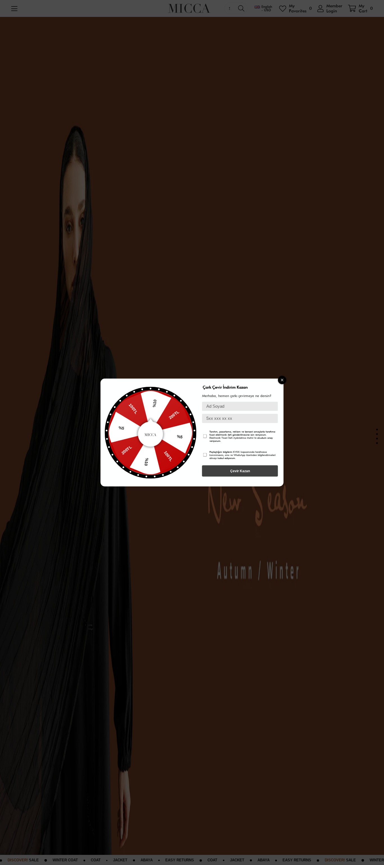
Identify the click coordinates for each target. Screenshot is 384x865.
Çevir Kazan (240, 471)
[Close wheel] (282, 380)
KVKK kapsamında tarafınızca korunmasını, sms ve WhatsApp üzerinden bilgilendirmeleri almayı (242, 455)
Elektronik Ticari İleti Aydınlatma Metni (231, 437)
